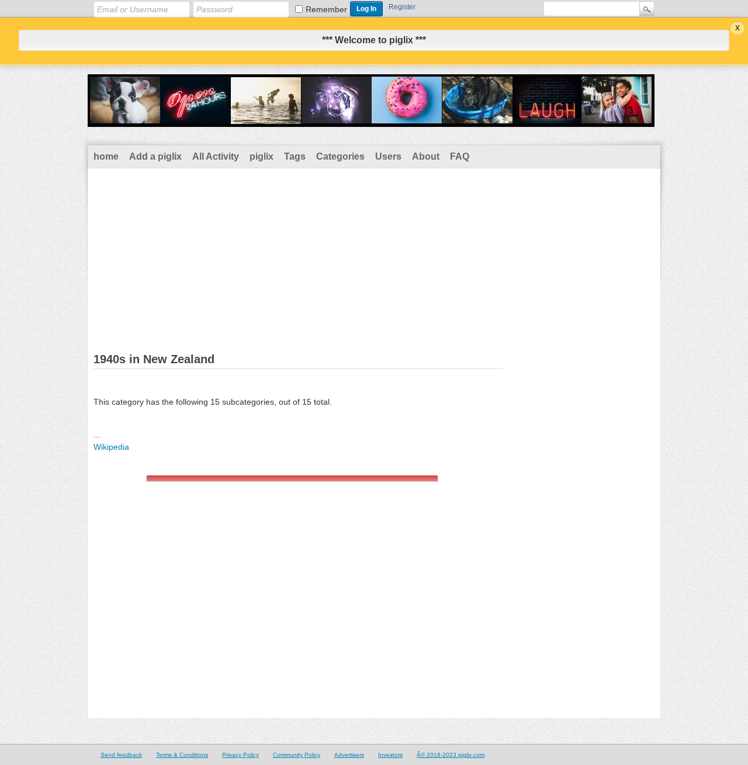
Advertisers (349, 755)
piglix (261, 156)
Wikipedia (111, 447)
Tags (295, 156)
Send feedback (121, 755)
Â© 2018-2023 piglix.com (450, 755)
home (106, 156)
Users (388, 156)
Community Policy (296, 755)
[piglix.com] (371, 119)
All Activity (215, 156)
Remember (326, 9)
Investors (390, 755)
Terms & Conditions (182, 755)
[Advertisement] (374, 256)
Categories (340, 156)
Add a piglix (155, 156)
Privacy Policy (240, 755)
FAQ (459, 156)
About (425, 156)
